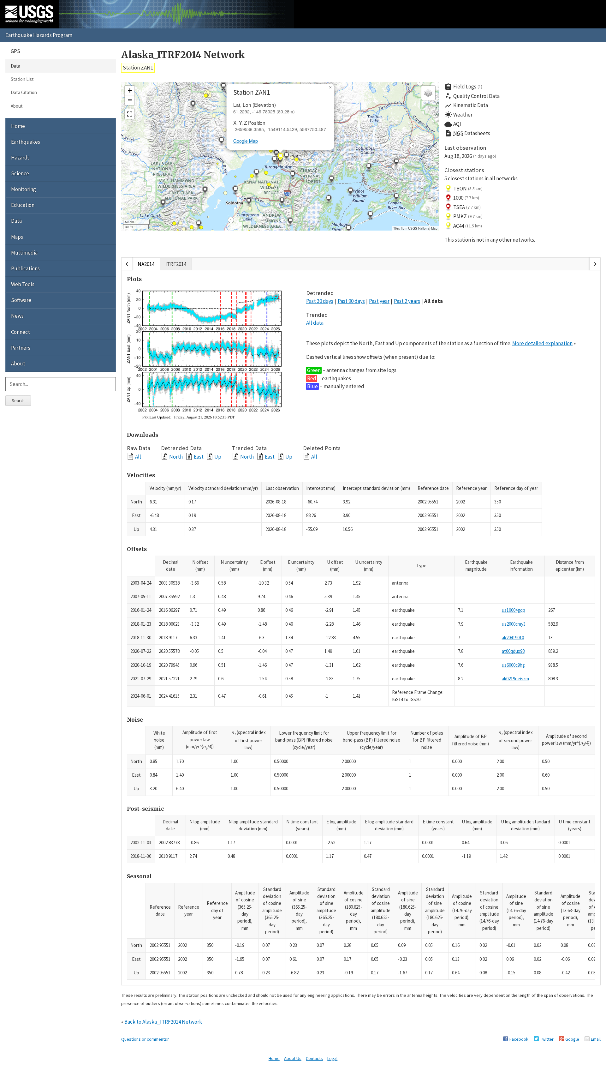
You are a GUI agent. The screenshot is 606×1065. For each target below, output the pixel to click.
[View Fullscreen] (129, 114)
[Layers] (428, 93)
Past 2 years (407, 301)
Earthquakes (25, 141)
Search (18, 400)
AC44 (467, 225)
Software (21, 300)
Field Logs (463, 87)
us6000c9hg (513, 665)
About (17, 106)
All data (433, 301)
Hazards (20, 157)
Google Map (245, 141)
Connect (20, 331)
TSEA (467, 207)
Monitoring (23, 189)
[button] (193, 105)
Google (572, 1039)
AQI (452, 124)
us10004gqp (513, 610)
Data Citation (24, 92)
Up (217, 456)
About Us (292, 1058)
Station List (22, 79)
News (17, 315)
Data (15, 66)
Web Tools (22, 284)
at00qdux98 (513, 651)
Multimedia (24, 252)
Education (22, 205)
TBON (468, 188)
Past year (379, 301)
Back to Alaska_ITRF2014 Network (163, 1021)
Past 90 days (351, 301)
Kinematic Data (466, 105)
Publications (25, 268)
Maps (17, 236)
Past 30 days (319, 301)
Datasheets (467, 133)
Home (18, 126)
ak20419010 (513, 638)
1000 (466, 197)
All (138, 456)
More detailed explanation (542, 343)
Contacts (314, 1058)
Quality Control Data (472, 96)
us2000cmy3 (514, 624)
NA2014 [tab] (146, 264)
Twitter (547, 1039)
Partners (20, 347)
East (199, 456)
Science (20, 173)
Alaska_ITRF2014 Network (183, 55)
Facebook (518, 1039)
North (176, 456)
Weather (458, 114)
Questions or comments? (145, 1039)
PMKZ (468, 216)
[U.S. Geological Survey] (29, 14)
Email (596, 1039)
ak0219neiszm (515, 679)
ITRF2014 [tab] (175, 264)
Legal (332, 1058)
